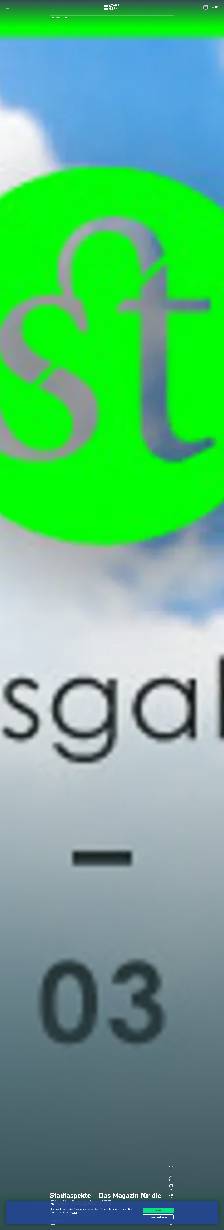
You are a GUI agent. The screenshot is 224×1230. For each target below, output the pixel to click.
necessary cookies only (158, 1217)
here (74, 1213)
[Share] (171, 1196)
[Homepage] (112, 7)
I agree (158, 1210)
